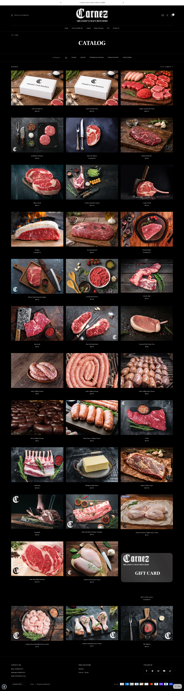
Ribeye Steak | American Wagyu (37, 297)
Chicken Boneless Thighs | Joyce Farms (147, 532)
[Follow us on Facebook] (147, 671)
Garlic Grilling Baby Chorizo (147, 391)
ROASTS (82, 57)
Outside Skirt (147, 296)
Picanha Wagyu (146, 250)
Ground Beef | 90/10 (92, 297)
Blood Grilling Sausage (37, 438)
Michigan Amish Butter (92, 485)
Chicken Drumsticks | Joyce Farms (92, 643)
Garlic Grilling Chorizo (37, 391)
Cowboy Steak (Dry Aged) (92, 203)
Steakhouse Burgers (37, 156)
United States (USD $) (17, 684)
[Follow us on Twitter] (152, 671)
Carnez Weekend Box (92, 109)
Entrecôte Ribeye (92, 156)
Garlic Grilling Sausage (92, 391)
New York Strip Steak (92, 344)
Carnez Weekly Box (77, 28)
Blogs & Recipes (99, 28)
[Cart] (172, 15)
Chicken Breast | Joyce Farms (92, 580)
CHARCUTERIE (127, 57)
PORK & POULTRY (113, 57)
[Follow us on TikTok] (170, 671)
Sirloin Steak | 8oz (147, 156)
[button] (4, 686)
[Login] (167, 15)
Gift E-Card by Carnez (147, 597)
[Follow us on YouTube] (164, 671)
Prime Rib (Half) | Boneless (37, 579)
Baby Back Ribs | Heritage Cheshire (92, 532)
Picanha (37, 250)
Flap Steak (37, 344)
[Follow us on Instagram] (158, 671)
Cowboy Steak (147, 203)
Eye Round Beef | (92, 250)
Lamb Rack (37, 485)
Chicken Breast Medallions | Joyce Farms (37, 644)
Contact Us (116, 28)
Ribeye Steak (37, 203)
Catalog (88, 28)
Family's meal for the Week (146, 109)
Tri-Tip (147, 438)
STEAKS (74, 57)
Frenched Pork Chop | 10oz (147, 344)
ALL (66, 57)
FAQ (108, 28)
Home (66, 28)
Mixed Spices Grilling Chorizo (92, 438)
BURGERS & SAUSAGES (97, 57)
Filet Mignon (146, 644)
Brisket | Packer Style (147, 485)
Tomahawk (37, 532)
